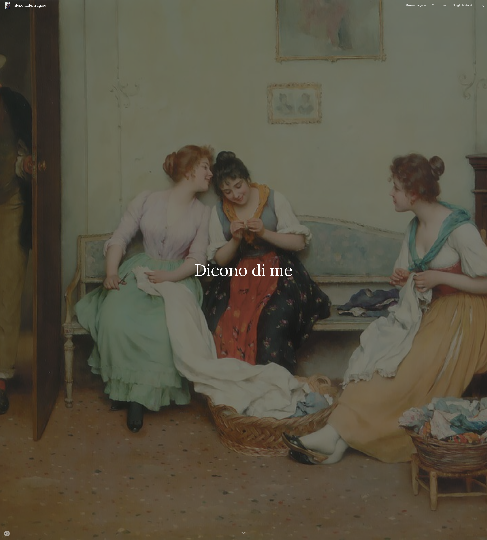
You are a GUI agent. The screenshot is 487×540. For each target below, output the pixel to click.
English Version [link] (464, 5)
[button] (482, 5)
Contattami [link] (439, 5)
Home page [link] (414, 5)
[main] (243, 270)
